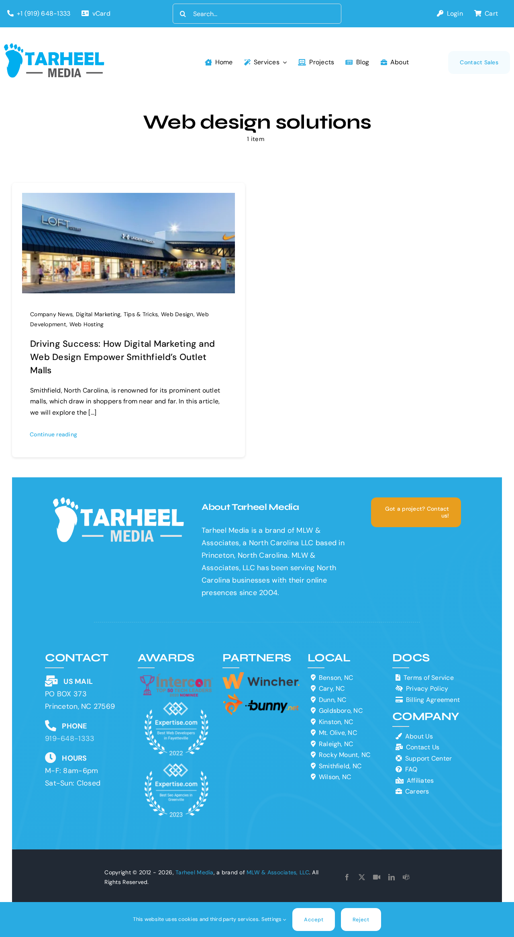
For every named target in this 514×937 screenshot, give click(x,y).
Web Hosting (86, 324)
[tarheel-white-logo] (119, 501)
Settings (272, 919)
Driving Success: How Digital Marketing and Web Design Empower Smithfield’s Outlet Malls (122, 357)
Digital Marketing (98, 314)
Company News (51, 314)
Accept (313, 919)
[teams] (406, 877)
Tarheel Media (194, 872)
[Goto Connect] (376, 877)
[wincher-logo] (260, 676)
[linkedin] (391, 877)
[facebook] (347, 877)
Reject (361, 919)
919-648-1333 (69, 738)
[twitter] (362, 877)
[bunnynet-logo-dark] (260, 696)
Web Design (177, 314)
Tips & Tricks (141, 314)
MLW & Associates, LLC (278, 872)
